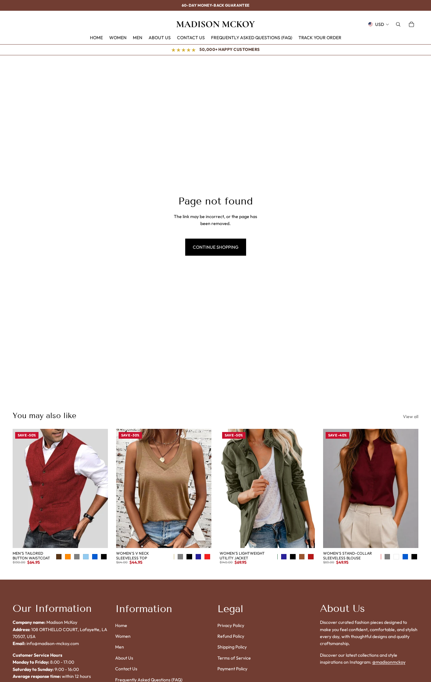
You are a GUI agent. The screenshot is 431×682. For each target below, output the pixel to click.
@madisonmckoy (388, 662)
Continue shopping (216, 247)
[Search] (398, 24)
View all (410, 416)
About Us (124, 658)
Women (123, 636)
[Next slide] (98, 489)
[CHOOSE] (103, 538)
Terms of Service (234, 658)
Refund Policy (230, 636)
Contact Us (126, 669)
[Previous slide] (22, 489)
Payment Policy (232, 669)
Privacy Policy (230, 625)
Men (119, 647)
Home (121, 625)
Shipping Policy (232, 647)
